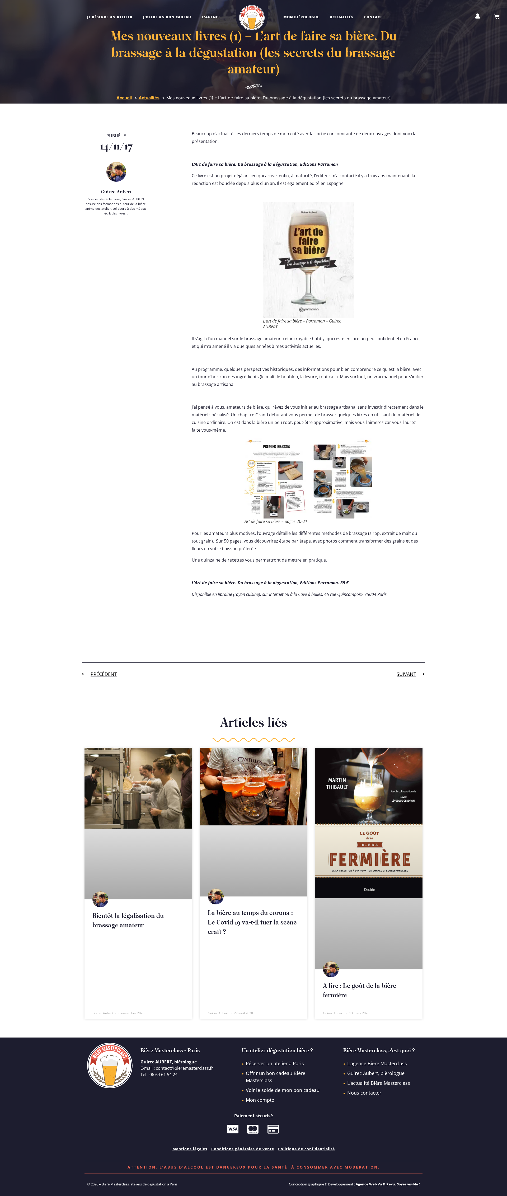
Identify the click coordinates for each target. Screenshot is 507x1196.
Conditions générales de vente (242, 1148)
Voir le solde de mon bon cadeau (283, 1090)
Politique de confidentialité (306, 1148)
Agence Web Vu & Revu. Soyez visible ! (388, 1184)
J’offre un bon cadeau (167, 17)
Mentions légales (189, 1148)
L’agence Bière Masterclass (377, 1063)
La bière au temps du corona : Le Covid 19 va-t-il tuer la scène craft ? (252, 922)
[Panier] (497, 17)
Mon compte (260, 1100)
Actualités (342, 17)
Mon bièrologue (301, 17)
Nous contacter (364, 1093)
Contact (373, 17)
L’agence (211, 17)
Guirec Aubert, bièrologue (376, 1073)
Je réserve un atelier (110, 17)
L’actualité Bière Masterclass (378, 1083)
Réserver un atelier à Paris (275, 1063)
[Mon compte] (477, 16)
